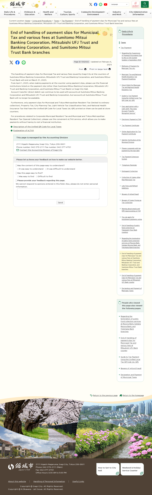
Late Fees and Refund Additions (130, 187)
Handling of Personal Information (49, 481)
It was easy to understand (31, 169)
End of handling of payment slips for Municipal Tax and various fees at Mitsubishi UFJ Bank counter (131, 279)
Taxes (56, 21)
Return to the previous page (105, 395)
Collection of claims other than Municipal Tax (131, 178)
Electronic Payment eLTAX (131, 119)
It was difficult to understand (61, 169)
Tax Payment (67, 21)
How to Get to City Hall (107, 469)
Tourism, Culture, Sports (67, 13)
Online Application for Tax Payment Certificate (131, 133)
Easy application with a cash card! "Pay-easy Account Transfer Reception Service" (130, 110)
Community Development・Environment (93, 13)
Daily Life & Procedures (9, 13)
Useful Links (78, 481)
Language (114, 4)
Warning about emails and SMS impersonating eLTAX (131, 210)
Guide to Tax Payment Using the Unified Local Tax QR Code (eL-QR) (132, 98)
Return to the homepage (133, 395)
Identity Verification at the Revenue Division (131, 141)
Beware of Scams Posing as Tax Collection (131, 201)
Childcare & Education (29, 13)
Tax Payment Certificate (130, 125)
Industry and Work (116, 13)
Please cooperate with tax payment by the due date (131, 149)
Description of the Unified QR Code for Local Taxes (37, 127)
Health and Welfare (48, 13)
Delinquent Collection (130, 171)
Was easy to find (26, 176)
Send (60, 202)
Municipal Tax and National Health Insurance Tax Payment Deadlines (131, 77)
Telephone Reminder (129, 165)
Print (81, 69)
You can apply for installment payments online (132, 218)
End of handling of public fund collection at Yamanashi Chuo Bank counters (131, 229)
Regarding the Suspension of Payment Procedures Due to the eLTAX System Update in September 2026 (132, 57)
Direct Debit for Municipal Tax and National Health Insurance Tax (131, 87)
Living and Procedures (42, 21)
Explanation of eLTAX (23, 130)
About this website (17, 481)
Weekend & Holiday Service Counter (131, 469)
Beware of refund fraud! (130, 194)
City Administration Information (138, 13)
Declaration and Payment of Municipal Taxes (132, 289)
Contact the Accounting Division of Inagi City (41, 150)
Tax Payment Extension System (130, 158)
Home (27, 21)
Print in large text (98, 69)
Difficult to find (45, 176)
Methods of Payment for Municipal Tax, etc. (130, 67)
